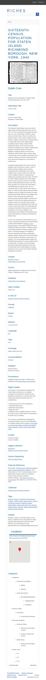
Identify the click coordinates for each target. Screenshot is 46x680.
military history (18, 501)
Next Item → (34, 665)
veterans (20, 507)
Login (34, 2)
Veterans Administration (30, 507)
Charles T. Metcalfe (19, 499)
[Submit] (37, 14)
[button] (19, 550)
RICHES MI (11, 448)
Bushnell (10, 499)
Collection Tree (11, 675)
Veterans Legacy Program (15, 509)
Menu (9, 22)
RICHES (16, 10)
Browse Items (22, 675)
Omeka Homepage (27, 673)
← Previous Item (13, 665)
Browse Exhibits (12, 677)
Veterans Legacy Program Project (18, 450)
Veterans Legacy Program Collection (18, 298)
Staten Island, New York (24, 505)
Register (41, 2)
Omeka (37, 677)
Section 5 (27, 423)
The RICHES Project (13, 673)
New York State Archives (15, 459)
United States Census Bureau (16, 261)
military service (27, 501)
